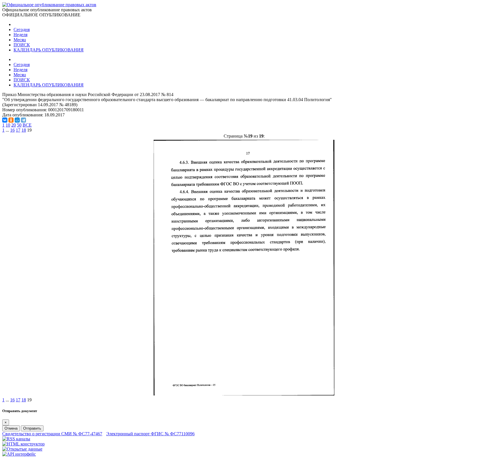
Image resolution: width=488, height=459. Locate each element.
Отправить (32, 428)
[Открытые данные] (22, 449)
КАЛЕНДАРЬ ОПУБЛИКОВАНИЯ (49, 49)
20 (13, 125)
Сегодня (22, 29)
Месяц (20, 39)
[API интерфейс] (19, 454)
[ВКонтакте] (4, 120)
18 (23, 130)
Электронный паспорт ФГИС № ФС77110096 (150, 433)
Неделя (20, 34)
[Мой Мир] (17, 120)
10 (8, 125)
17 (18, 130)
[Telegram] (23, 120)
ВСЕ (27, 125)
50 (19, 125)
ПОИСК (22, 44)
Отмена (11, 428)
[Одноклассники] (11, 120)
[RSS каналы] (16, 438)
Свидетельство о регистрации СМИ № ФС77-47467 (52, 433)
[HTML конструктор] (23, 443)
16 (12, 130)
